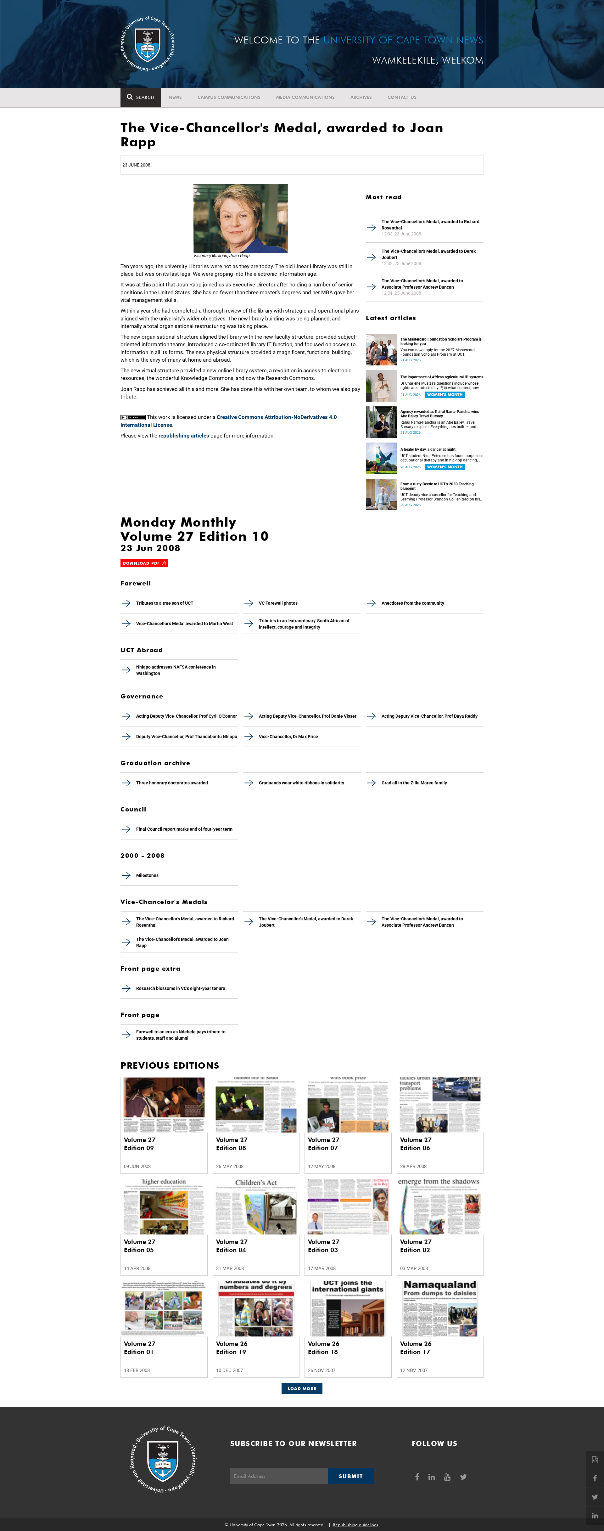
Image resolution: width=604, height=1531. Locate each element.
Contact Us (402, 97)
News (175, 97)
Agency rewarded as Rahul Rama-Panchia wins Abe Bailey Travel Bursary (439, 414)
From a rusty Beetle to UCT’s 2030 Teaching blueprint (437, 486)
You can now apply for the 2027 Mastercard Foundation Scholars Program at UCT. (437, 352)
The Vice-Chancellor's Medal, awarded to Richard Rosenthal (430, 224)
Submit (351, 1476)
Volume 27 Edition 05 (139, 1246)
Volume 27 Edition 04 (232, 1246)
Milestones (147, 875)
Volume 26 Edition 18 (323, 1348)
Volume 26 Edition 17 (416, 1348)
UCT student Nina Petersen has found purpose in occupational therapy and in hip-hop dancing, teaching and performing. (442, 458)
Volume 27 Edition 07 (323, 1144)
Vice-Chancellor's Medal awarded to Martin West (184, 623)
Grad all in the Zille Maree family (414, 782)
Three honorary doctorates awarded (172, 782)
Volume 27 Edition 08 (232, 1144)
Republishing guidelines (355, 1524)
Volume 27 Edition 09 (139, 1144)
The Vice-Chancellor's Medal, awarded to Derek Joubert (429, 254)
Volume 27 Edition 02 (416, 1246)
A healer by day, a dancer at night (428, 449)
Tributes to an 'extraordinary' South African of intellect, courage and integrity (304, 624)
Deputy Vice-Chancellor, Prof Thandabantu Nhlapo (186, 736)
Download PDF (142, 563)
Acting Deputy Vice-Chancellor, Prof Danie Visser (307, 716)
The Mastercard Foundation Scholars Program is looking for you (441, 341)
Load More (302, 1388)
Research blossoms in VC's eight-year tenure (180, 988)
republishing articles (184, 435)
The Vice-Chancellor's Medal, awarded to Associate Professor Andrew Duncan (422, 284)
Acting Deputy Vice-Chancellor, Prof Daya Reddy (430, 716)
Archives (361, 97)
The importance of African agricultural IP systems (441, 377)
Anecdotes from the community (413, 603)
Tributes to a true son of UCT (164, 603)
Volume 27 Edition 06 (416, 1144)
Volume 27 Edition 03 (323, 1246)
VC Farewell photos (278, 603)
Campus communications (229, 97)
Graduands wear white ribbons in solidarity (301, 782)
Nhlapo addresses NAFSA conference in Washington (176, 670)
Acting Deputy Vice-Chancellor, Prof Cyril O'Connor (186, 716)
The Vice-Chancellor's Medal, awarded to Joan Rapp (182, 942)
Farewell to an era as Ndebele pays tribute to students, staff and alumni (181, 1035)
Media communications (305, 97)
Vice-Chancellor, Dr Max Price (288, 736)
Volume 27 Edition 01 (139, 1348)
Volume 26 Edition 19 (232, 1348)
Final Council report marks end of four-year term (184, 829)
